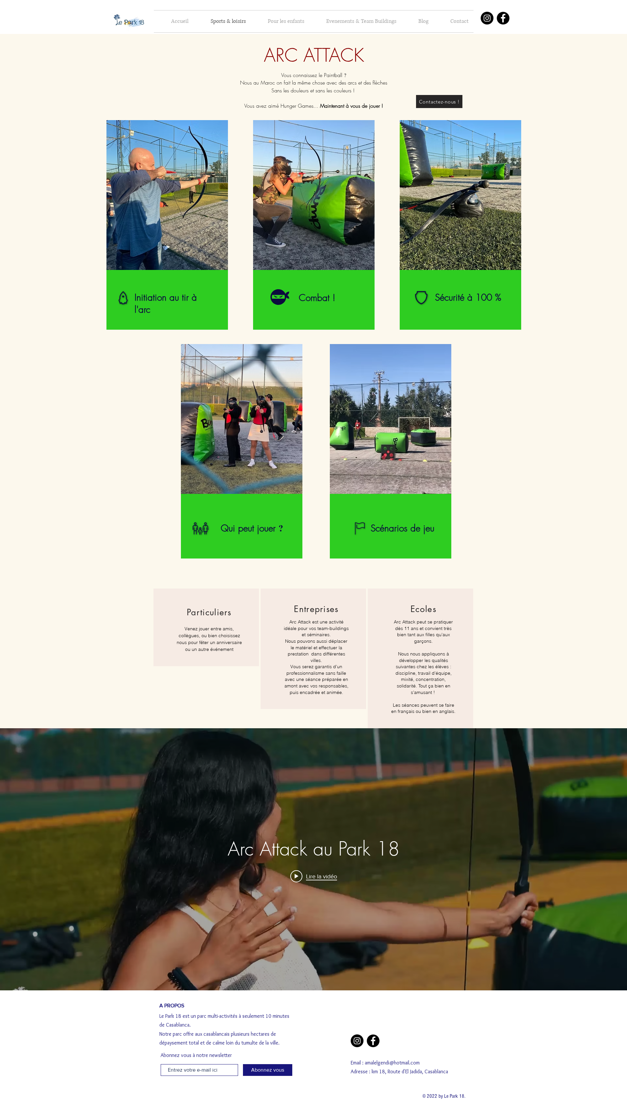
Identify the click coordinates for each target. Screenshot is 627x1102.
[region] (166, 224)
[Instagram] (487, 18)
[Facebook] (503, 18)
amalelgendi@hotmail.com (392, 1063)
